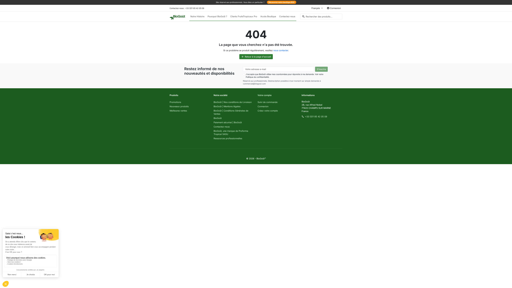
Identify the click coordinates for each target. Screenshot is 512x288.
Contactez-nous (287, 16)
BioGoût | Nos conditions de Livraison (233, 102)
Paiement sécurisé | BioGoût (228, 122)
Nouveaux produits (179, 106)
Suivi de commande (267, 102)
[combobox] (321, 16)
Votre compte (264, 95)
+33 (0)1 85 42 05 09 (316, 116)
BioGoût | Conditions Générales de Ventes (231, 112)
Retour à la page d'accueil (256, 56)
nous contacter (280, 50)
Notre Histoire (197, 16)
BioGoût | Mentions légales (227, 106)
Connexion (263, 106)
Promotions (175, 102)
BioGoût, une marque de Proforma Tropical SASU (231, 132)
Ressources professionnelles (228, 138)
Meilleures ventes (178, 110)
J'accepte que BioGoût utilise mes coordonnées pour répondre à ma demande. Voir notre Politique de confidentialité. (284, 75)
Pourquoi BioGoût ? (217, 16)
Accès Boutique (268, 16)
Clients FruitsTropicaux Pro (243, 16)
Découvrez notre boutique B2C (282, 2)
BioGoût (218, 118)
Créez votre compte (268, 110)
